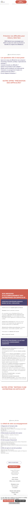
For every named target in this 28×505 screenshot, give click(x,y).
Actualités (14, 487)
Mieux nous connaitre (15, 481)
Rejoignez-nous (15, 484)
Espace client (15, 492)
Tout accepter (9, 500)
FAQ (15, 494)
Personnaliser (14, 503)
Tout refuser (20, 500)
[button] (10, 2)
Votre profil (15, 477)
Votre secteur (15, 479)
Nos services (15, 486)
